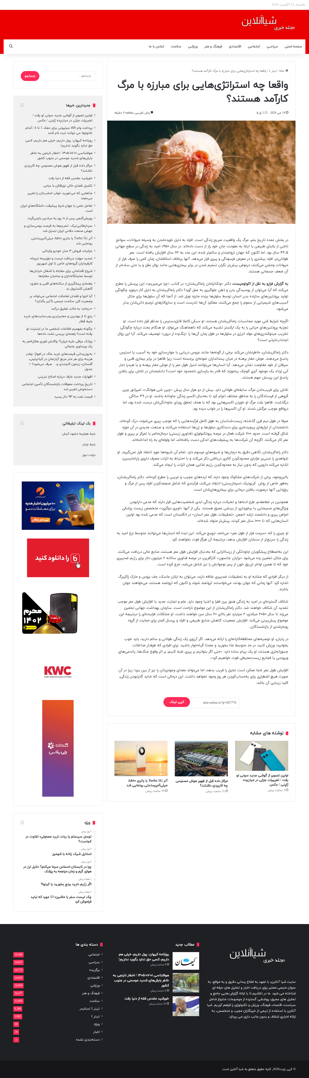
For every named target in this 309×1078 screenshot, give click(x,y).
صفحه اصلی (293, 46)
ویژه (97, 1024)
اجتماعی (254, 46)
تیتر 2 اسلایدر (90, 1008)
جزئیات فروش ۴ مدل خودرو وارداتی (67, 251)
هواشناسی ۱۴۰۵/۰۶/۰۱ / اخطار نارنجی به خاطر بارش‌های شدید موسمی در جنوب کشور (141, 980)
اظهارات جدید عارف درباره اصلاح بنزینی (65, 376)
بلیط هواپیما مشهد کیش (78, 434)
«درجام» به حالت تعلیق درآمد (71, 308)
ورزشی (193, 46)
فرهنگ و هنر (213, 46)
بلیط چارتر (88, 444)
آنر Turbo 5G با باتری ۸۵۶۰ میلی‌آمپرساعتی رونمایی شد (147, 783)
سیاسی (272, 46)
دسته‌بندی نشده (88, 1039)
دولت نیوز (88, 455)
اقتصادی (235, 46)
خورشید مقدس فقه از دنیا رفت (70, 178)
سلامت (176, 46)
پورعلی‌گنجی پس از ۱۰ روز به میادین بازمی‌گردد (60, 218)
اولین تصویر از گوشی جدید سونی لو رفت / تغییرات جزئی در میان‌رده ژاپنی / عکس (262, 780)
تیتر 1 (273, 71)
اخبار (96, 1032)
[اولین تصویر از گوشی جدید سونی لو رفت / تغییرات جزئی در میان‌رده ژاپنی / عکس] (261, 756)
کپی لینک (176, 702)
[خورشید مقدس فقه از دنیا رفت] (186, 1006)
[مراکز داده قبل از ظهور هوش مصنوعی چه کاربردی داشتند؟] (201, 758)
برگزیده (94, 970)
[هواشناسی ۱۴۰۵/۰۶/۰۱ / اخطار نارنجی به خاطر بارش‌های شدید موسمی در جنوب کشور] (186, 982)
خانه (282, 71)
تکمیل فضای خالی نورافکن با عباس (67, 185)
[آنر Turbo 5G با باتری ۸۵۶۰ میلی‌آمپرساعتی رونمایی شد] (141, 758)
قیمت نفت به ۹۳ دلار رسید (73, 396)
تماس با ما (156, 46)
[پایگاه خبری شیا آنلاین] (262, 24)
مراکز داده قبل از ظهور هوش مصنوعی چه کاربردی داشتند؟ (202, 783)
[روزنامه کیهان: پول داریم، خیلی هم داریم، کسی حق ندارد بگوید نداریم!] (186, 961)
